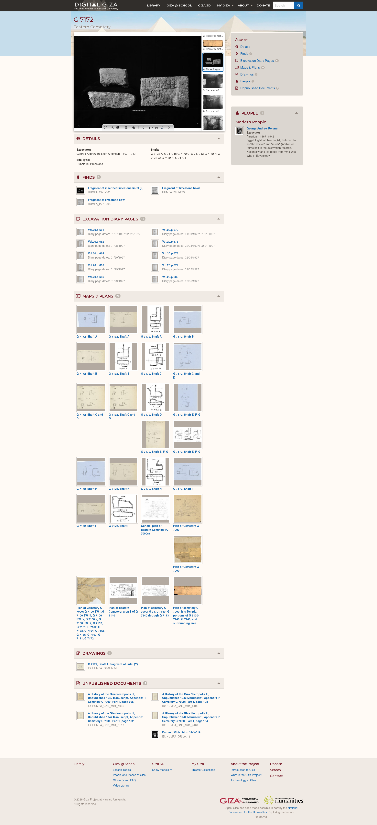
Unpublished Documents (259, 88)
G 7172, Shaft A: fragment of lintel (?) (113, 664)
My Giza (223, 5)
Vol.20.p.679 (170, 265)
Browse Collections (203, 770)
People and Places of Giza (129, 775)
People (246, 81)
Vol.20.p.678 (170, 253)
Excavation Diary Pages (259, 60)
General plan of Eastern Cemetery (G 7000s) (154, 529)
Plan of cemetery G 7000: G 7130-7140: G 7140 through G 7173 (155, 611)
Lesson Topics (122, 770)
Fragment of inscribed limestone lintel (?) (116, 188)
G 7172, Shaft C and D (186, 375)
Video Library (121, 785)
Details (245, 46)
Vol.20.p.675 (170, 241)
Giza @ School (179, 5)
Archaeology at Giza (243, 780)
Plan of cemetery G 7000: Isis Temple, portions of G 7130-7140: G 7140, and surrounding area (186, 615)
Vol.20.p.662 (96, 241)
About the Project (245, 764)
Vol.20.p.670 (170, 230)
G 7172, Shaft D (151, 414)
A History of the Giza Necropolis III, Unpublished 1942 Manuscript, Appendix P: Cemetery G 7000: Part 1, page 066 (117, 698)
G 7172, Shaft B (183, 336)
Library (153, 5)
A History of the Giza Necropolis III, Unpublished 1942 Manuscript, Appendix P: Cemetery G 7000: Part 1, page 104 (191, 717)
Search (275, 770)
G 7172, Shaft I (183, 489)
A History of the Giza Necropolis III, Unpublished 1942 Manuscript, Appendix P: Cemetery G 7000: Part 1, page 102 (117, 717)
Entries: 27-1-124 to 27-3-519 (181, 732)
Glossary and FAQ (124, 780)
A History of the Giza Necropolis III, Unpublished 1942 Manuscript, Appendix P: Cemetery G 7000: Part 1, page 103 (191, 698)
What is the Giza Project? (246, 775)
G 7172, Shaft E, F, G (186, 414)
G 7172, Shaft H (87, 489)
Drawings (248, 74)
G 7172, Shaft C (151, 373)
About (243, 5)
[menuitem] (153, 5)
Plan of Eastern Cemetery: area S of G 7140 (123, 611)
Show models (160, 769)
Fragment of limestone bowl (106, 200)
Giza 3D (204, 5)
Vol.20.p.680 (170, 277)
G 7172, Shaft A (87, 336)
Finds (245, 53)
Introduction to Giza (243, 770)
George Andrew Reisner (262, 128)
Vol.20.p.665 (96, 265)
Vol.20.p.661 (96, 230)
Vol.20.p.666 (96, 277)
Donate (263, 5)
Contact (276, 776)
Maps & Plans (252, 67)
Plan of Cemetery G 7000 (186, 528)
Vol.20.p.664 (96, 253)
